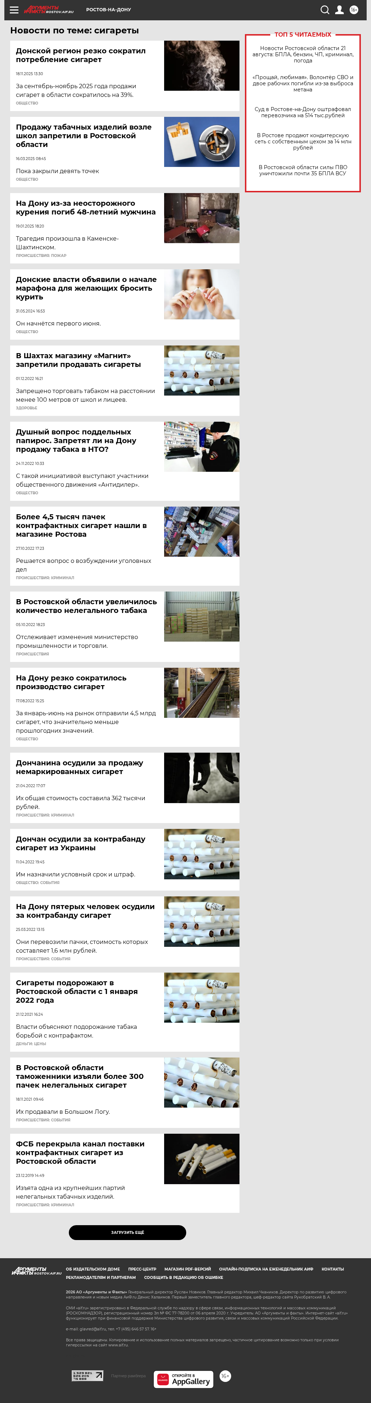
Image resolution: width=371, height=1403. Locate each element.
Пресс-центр (142, 1269)
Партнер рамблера (128, 1376)
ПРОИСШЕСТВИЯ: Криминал (45, 578)
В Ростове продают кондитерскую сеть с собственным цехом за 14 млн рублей (303, 141)
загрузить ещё (127, 1232)
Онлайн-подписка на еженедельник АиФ (266, 1269)
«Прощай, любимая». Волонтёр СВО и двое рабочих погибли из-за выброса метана (303, 83)
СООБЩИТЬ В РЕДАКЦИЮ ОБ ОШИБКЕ (183, 1277)
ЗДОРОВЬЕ (26, 408)
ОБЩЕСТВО (27, 103)
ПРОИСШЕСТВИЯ (32, 654)
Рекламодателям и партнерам (101, 1277)
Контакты (333, 1269)
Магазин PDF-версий (187, 1269)
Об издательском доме (93, 1269)
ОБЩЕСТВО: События (37, 883)
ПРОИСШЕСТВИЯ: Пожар (41, 256)
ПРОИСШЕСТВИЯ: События (43, 959)
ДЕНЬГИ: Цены (31, 1044)
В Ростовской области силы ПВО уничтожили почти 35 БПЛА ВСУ (303, 170)
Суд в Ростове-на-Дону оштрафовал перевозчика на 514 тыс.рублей (303, 112)
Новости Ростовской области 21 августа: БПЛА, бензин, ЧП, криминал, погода (303, 54)
